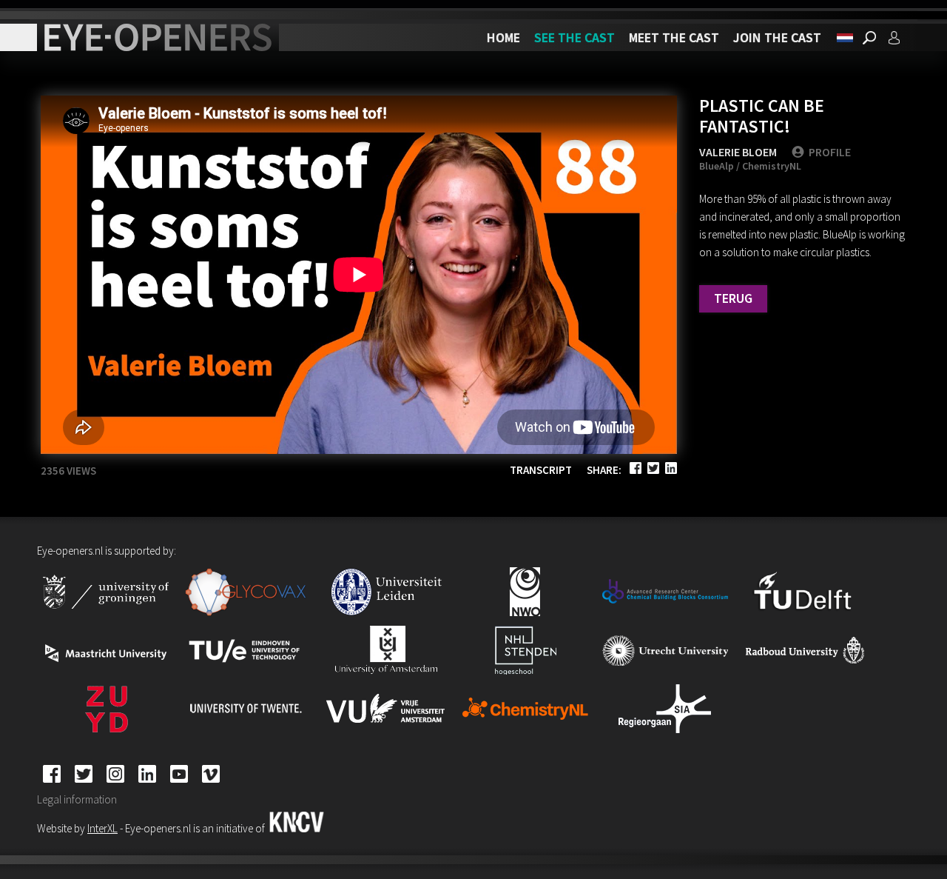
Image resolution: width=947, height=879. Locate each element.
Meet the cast (674, 37)
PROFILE (830, 151)
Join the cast (777, 37)
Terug (733, 298)
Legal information (77, 799)
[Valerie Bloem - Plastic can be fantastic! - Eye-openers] (845, 38)
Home (503, 37)
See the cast (574, 37)
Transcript (541, 470)
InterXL (102, 828)
